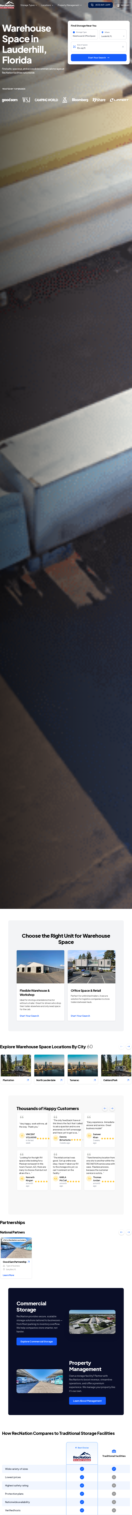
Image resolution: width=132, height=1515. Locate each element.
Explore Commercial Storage (37, 1341)
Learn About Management (87, 1400)
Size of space (82, 45)
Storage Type (81, 32)
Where (107, 32)
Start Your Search (29, 1015)
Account (125, 5)
